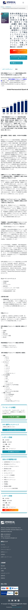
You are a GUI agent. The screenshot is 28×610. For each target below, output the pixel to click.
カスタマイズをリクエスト (19, 57)
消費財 (2, 570)
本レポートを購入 (15, 417)
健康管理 (3, 575)
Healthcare (8, 7)
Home (2, 7)
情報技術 (3, 578)
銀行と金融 (3, 568)
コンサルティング (5, 547)
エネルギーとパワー (5, 573)
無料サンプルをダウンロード (19, 51)
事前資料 (3, 565)
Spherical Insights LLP (17, 607)
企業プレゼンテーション (6, 556)
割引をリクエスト (17, 63)
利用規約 (3, 554)
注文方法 (3, 544)
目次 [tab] (16, 69)
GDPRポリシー (4, 551)
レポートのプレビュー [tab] (7, 69)
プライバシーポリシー (6, 549)
